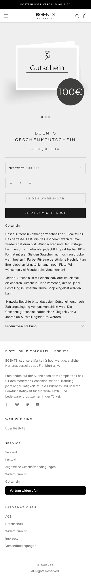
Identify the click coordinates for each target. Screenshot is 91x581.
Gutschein (12, 481)
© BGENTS (45, 565)
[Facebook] (6, 403)
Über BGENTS (15, 428)
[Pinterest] (27, 403)
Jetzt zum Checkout (45, 212)
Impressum (13, 538)
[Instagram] (17, 403)
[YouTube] (37, 403)
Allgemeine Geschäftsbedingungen (30, 467)
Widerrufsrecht (16, 474)
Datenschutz (14, 524)
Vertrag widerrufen (24, 490)
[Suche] (77, 16)
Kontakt (10, 459)
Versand (11, 452)
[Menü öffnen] (6, 16)
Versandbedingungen (20, 546)
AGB (8, 516)
